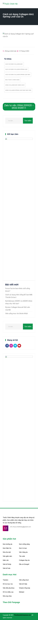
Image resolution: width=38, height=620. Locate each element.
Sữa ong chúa (7, 596)
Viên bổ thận (23, 584)
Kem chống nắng (24, 544)
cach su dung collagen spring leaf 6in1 (17, 74)
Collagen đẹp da (24, 560)
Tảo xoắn (22, 556)
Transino (5, 580)
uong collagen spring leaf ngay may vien (18, 90)
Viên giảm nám (7, 556)
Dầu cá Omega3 (24, 564)
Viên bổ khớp (7, 564)
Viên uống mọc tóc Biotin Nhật (16, 313)
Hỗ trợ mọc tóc (8, 584)
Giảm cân (6, 560)
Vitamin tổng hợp (24, 588)
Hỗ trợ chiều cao (8, 592)
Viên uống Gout (24, 580)
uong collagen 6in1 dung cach (14, 85)
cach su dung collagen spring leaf (16, 69)
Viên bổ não (6, 568)
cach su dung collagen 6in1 (14, 64)
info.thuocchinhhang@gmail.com (20, 527)
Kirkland (21, 592)
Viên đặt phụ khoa (8, 588)
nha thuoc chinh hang (12, 79)
